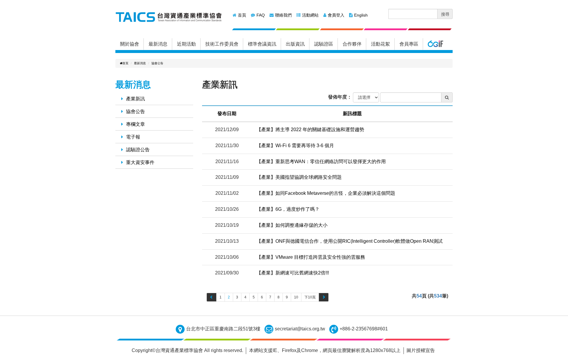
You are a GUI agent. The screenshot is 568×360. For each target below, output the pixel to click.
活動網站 (310, 15)
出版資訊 (295, 43)
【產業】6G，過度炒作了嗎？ (288, 209)
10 (296, 297)
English (361, 15)
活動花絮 (380, 43)
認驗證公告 (138, 149)
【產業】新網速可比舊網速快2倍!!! (292, 272)
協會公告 (157, 63)
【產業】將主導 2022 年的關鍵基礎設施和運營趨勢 (310, 129)
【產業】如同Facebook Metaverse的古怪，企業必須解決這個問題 (325, 193)
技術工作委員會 (221, 43)
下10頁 (310, 297)
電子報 (133, 136)
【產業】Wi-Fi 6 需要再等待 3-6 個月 (295, 145)
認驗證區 (323, 43)
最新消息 (158, 43)
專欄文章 (135, 124)
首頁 (242, 15)
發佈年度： (340, 96)
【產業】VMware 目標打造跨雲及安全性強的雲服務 (310, 257)
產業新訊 (135, 98)
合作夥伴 (352, 43)
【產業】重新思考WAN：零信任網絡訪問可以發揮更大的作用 (321, 161)
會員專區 (408, 43)
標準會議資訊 (262, 43)
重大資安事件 (140, 162)
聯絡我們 (283, 15)
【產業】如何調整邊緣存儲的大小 (291, 225)
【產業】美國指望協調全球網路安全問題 (299, 177)
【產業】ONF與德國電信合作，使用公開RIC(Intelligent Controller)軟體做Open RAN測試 (349, 241)
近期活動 (186, 43)
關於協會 (129, 43)
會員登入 (336, 15)
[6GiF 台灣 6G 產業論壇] (435, 44)
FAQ (260, 15)
